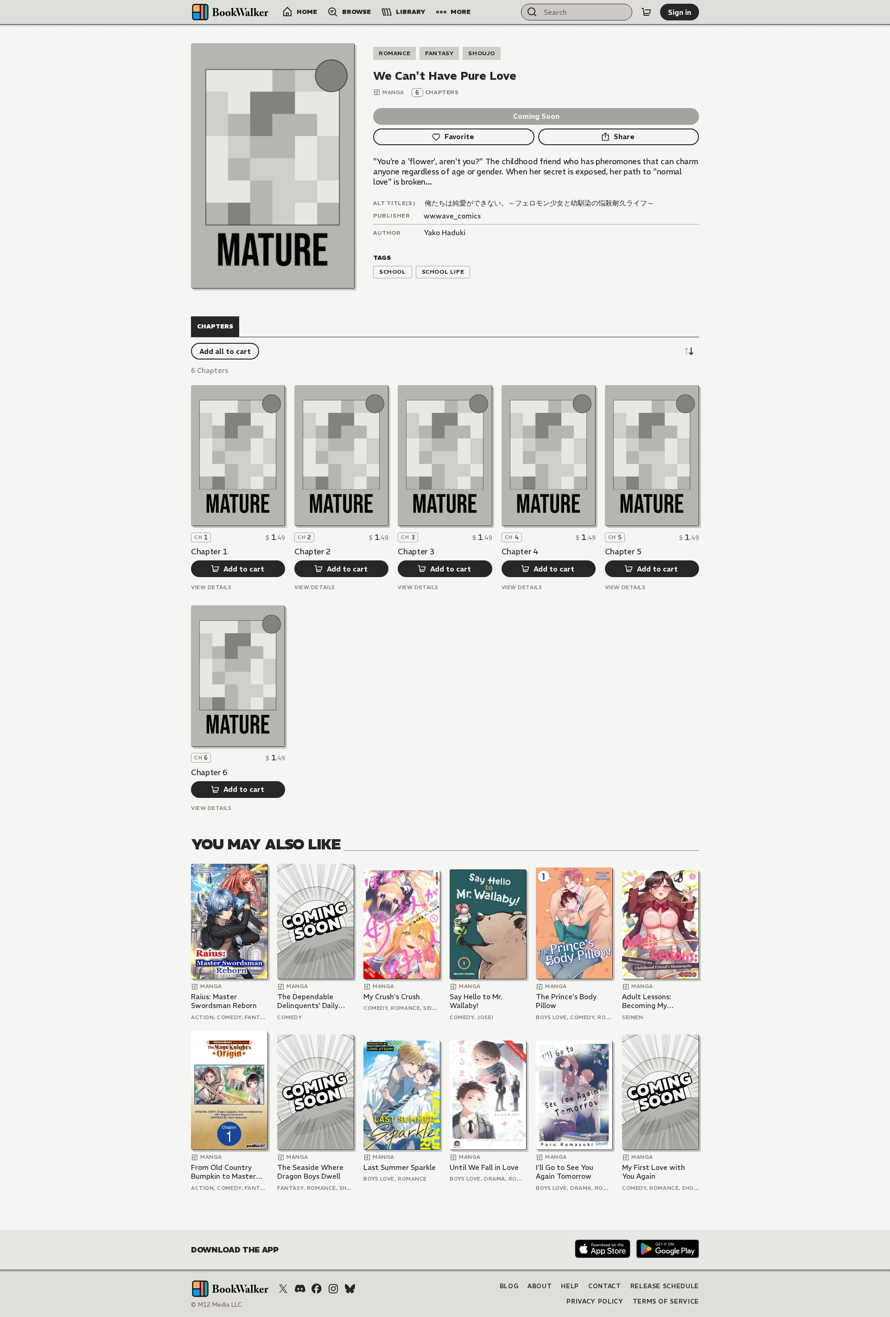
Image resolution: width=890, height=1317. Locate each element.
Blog (509, 1286)
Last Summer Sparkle (399, 1167)
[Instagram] (333, 1288)
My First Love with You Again (653, 1172)
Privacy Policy (594, 1301)
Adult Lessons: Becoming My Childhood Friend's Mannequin (653, 1001)
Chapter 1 (209, 551)
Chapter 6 (209, 772)
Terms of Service (666, 1301)
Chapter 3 (416, 551)
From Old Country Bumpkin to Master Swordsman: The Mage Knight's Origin (226, 1172)
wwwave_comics (452, 216)
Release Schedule (664, 1286)
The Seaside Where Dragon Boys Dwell (310, 1172)
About (540, 1286)
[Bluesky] (350, 1288)
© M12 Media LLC (216, 1305)
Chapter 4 (520, 551)
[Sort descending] (689, 351)
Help (570, 1286)
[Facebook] (316, 1288)
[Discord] (299, 1288)
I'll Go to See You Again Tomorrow (564, 1172)
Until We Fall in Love (484, 1167)
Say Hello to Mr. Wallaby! (476, 1001)
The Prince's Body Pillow (566, 1001)
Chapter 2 (312, 551)
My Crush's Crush (391, 996)
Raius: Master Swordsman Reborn (224, 1001)
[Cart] (646, 12)
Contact (604, 1286)
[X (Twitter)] (283, 1288)
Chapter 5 (623, 551)
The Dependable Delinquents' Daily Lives (307, 1001)
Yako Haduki (444, 232)
